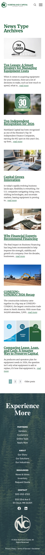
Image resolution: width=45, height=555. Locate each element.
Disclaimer (36, 549)
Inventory (22, 478)
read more (24, 85)
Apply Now (22, 442)
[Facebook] (19, 508)
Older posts (30, 381)
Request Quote (22, 482)
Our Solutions (22, 458)
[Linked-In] (26, 508)
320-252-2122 (22, 494)
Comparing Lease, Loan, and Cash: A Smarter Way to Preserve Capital (21, 350)
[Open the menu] (41, 5)
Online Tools (22, 438)
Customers (22, 435)
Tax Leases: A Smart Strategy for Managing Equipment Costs (20, 68)
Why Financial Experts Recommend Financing (21, 237)
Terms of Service (24, 549)
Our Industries (22, 462)
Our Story (22, 454)
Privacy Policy (10, 549)
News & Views (22, 474)
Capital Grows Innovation (14, 178)
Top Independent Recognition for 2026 (19, 122)
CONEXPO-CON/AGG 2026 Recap (19, 293)
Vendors (22, 431)
